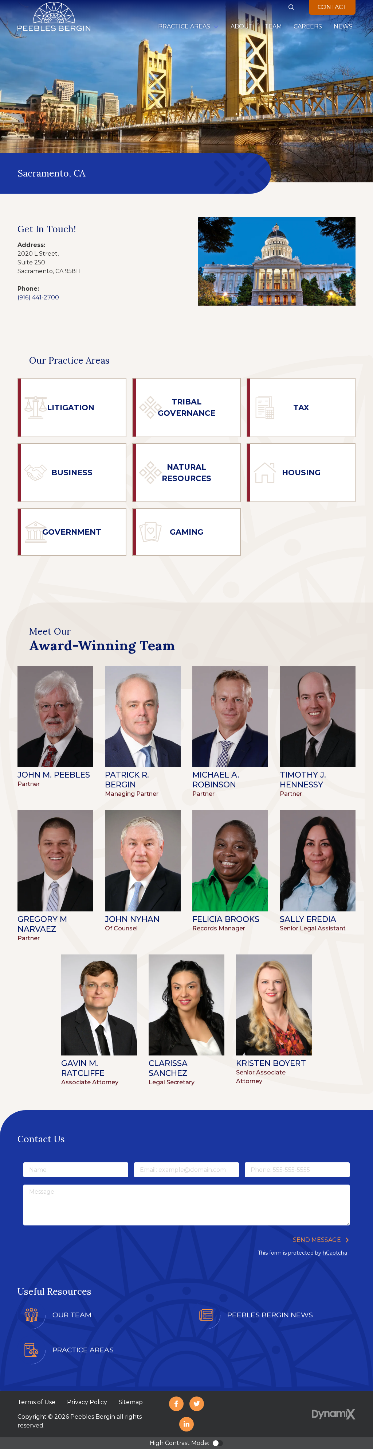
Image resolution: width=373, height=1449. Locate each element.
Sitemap (131, 1402)
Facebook (176, 1403)
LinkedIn (186, 1424)
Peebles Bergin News (270, 1314)
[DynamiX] (334, 1414)
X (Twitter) (196, 1403)
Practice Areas (83, 1349)
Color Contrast (218, 1443)
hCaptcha (335, 1253)
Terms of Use (36, 1402)
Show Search (291, 7)
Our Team (71, 1314)
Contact (332, 7)
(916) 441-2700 (38, 297)
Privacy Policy (87, 1402)
